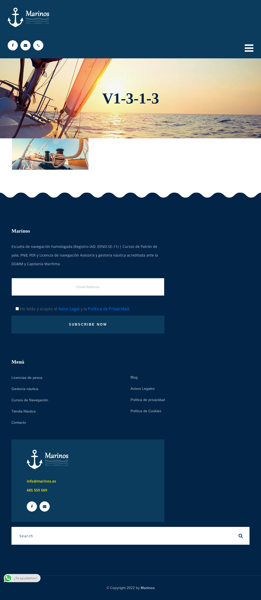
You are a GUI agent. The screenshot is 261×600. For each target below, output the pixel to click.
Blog (134, 377)
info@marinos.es (41, 481)
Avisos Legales (142, 388)
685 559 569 (37, 490)
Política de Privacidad (108, 309)
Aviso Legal (69, 309)
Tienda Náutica (23, 411)
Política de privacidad (147, 400)
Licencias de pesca (26, 378)
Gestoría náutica (24, 389)
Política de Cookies (145, 411)
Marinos (148, 588)
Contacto (18, 422)
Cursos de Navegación (29, 400)
